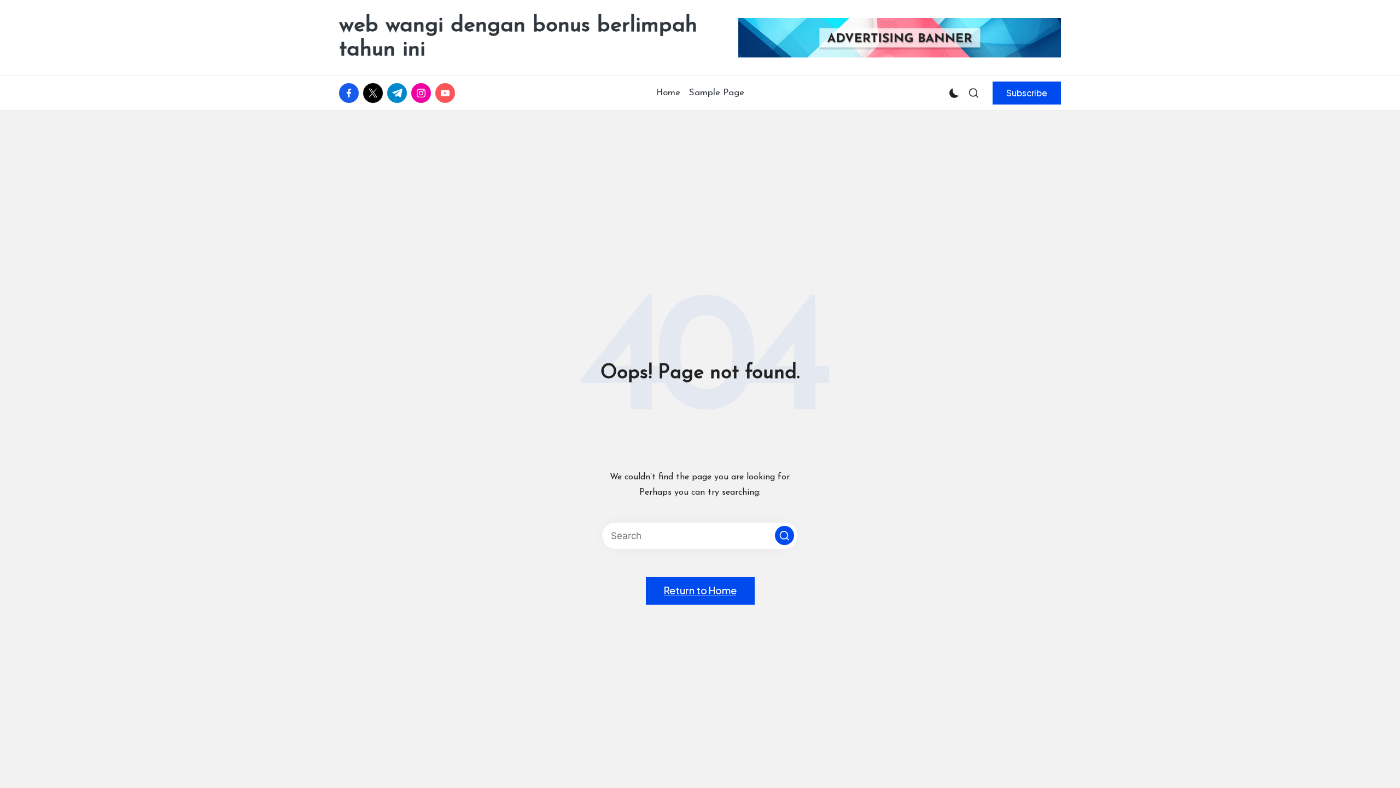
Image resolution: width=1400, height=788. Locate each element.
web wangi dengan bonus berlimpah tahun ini (518, 38)
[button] (1027, 93)
